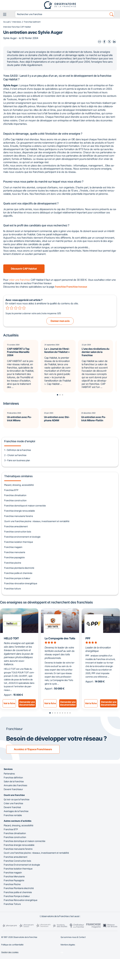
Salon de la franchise (14, 781)
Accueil (6, 22)
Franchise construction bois (17, 531)
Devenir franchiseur (13, 789)
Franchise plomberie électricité (19, 568)
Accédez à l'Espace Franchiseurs (33, 749)
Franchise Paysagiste (14, 880)
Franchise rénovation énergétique (20, 583)
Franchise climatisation (15, 495)
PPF (87, 638)
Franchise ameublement (16, 526)
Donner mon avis (60, 320)
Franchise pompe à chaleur (17, 578)
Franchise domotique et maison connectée (25, 505)
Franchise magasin (13, 547)
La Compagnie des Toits (60, 638)
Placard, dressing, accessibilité (19, 485)
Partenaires (9, 773)
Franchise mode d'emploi (19, 441)
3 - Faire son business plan (17, 460)
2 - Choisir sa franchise (15, 455)
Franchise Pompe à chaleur (17, 896)
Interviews (16, 22)
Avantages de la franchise (16, 811)
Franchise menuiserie (14, 552)
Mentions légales (68, 945)
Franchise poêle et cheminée (18, 573)
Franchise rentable (13, 815)
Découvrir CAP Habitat (24, 268)
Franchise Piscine (12, 884)
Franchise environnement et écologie (22, 536)
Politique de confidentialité (12, 945)
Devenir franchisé (12, 807)
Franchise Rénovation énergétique (20, 900)
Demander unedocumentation (27, 703)
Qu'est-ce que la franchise (16, 799)
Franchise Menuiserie (14, 876)
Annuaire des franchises (15, 785)
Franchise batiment (32, 22)
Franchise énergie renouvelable (19, 510)
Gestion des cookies (9, 952)
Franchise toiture (12, 588)
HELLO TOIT (11, 638)
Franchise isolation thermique (18, 542)
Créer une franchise (13, 803)
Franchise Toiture (12, 904)
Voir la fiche (9, 703)
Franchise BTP (11, 490)
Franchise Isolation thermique (18, 868)
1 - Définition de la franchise (17, 450)
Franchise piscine (12, 562)
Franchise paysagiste (14, 557)
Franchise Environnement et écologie (22, 864)
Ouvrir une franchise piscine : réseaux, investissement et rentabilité (36, 521)
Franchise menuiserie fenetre (18, 516)
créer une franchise (19, 279)
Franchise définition (13, 777)
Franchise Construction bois (17, 860)
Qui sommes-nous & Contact (73, 937)
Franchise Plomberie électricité (19, 888)
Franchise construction (15, 500)
